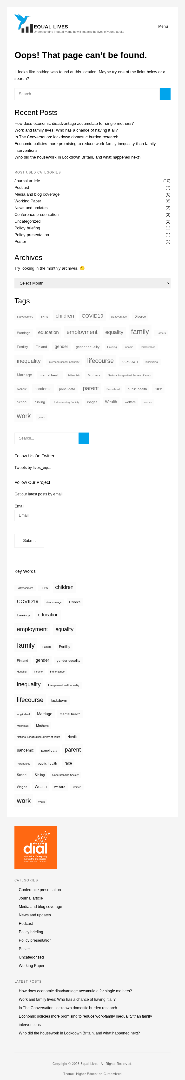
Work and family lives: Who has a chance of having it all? (66, 130)
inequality (29, 361)
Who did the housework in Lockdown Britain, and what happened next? (77, 157)
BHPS (44, 316)
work (24, 416)
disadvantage (119, 316)
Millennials (74, 375)
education (48, 332)
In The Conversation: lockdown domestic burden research (66, 137)
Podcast (21, 187)
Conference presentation (36, 214)
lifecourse (100, 360)
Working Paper (27, 201)
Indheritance (148, 347)
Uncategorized (27, 221)
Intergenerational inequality (63, 361)
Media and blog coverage (36, 194)
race (158, 389)
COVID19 (92, 316)
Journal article (27, 181)
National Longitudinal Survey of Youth (129, 375)
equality (114, 332)
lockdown (129, 361)
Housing (112, 347)
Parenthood (113, 389)
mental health (50, 375)
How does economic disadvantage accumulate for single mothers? (74, 123)
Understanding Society (66, 402)
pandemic (42, 389)
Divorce (140, 316)
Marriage (24, 375)
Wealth (111, 402)
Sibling (40, 402)
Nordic (22, 389)
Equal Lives (51, 26)
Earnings (23, 333)
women (148, 402)
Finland (41, 347)
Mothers (94, 375)
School (22, 402)
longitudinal (151, 361)
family (140, 331)
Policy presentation (31, 235)
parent (91, 388)
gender (61, 346)
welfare (130, 402)
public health (137, 389)
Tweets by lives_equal (33, 468)
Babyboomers (25, 316)
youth (42, 417)
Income (129, 347)
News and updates (31, 208)
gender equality (87, 347)
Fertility (22, 347)
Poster (20, 241)
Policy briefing (27, 228)
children (65, 316)
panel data (67, 389)
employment (82, 332)
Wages (92, 402)
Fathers (161, 333)
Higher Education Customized (99, 1074)
